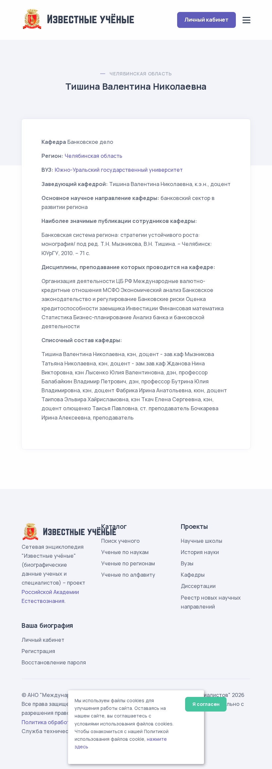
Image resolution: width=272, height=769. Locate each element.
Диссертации (198, 586)
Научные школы (201, 540)
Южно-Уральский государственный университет (119, 169)
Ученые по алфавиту (128, 574)
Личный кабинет (206, 19)
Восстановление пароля (54, 662)
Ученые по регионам (128, 563)
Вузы (187, 563)
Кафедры (193, 574)
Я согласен (205, 704)
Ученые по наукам (125, 552)
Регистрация (38, 651)
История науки (200, 552)
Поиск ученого (120, 540)
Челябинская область (140, 73)
